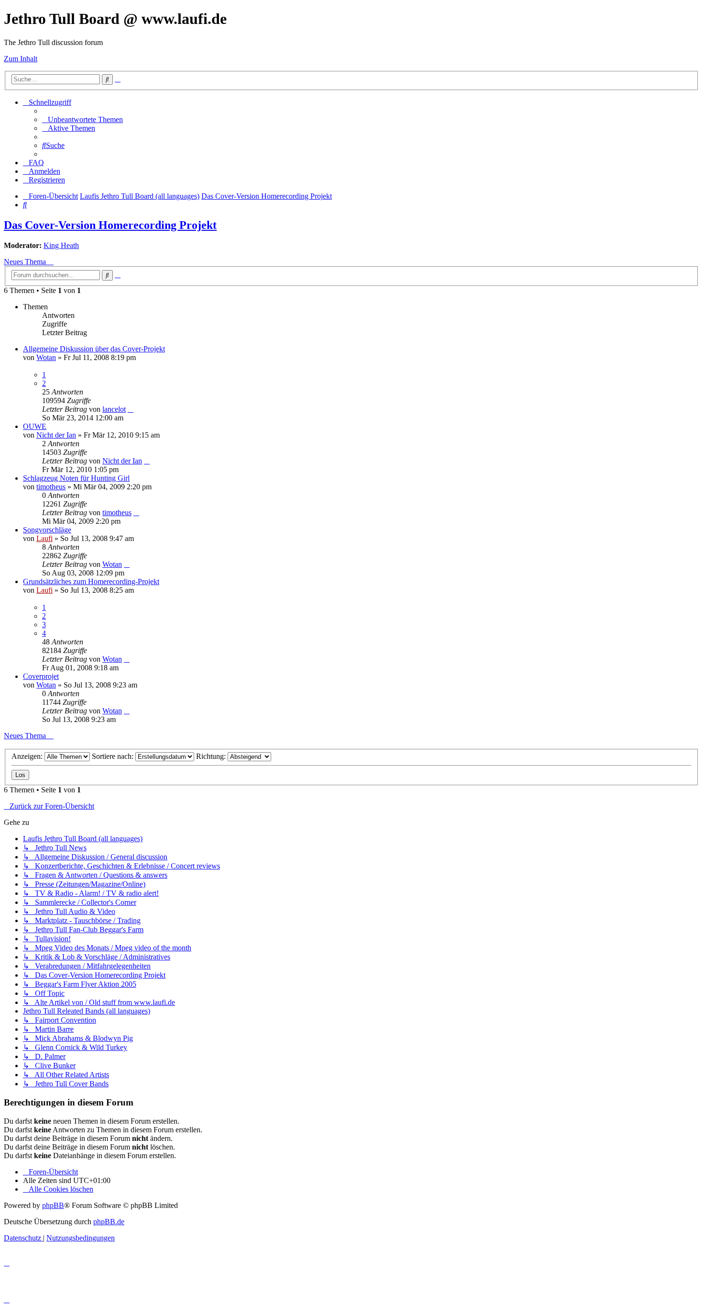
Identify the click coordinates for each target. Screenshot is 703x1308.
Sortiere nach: (113, 756)
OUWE (34, 426)
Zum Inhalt (20, 59)
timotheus (51, 487)
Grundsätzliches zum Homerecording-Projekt (91, 581)
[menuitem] (82, 119)
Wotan (46, 357)
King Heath (61, 245)
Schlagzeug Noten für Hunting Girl (76, 478)
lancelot (114, 409)
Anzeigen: (27, 756)
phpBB (53, 1205)
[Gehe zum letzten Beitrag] (130, 409)
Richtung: (212, 756)
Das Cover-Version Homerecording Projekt (110, 225)
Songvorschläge (47, 530)
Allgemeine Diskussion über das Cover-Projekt (94, 349)
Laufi (44, 538)
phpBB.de (108, 1222)
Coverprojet (41, 676)
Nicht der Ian (56, 435)
